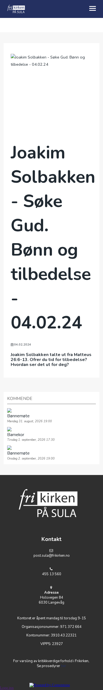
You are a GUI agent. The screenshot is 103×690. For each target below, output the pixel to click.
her (63, 666)
